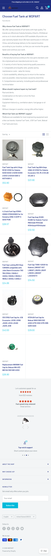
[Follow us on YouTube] (22, 528)
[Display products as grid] (44, 134)
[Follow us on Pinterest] (17, 528)
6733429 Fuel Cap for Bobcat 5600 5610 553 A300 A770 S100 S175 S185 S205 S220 (38, 321)
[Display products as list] (47, 134)
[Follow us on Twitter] (8, 528)
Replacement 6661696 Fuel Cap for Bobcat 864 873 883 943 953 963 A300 (12, 367)
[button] (23, 427)
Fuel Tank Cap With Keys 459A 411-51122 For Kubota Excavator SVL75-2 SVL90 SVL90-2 (38, 171)
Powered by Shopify (9, 551)
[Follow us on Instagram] (13, 528)
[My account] (42, 7)
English (6, 517)
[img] (25, 392)
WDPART (5, 164)
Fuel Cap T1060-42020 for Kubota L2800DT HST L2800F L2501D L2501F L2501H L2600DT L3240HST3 (38, 270)
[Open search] (37, 7)
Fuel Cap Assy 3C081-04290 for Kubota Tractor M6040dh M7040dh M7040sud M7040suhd (38, 221)
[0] (46, 7)
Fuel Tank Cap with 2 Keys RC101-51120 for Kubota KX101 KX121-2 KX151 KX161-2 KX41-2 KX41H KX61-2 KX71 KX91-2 (12, 172)
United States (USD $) (23, 517)
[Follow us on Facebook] (4, 528)
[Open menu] (3, 8)
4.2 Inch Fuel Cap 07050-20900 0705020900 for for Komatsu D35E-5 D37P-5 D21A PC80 (12, 215)
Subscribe (10, 505)
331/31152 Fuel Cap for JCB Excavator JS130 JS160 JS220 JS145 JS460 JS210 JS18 (12, 321)
